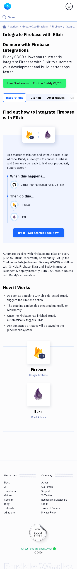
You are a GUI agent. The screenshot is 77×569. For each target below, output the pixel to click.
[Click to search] (38, 17)
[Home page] (5, 26)
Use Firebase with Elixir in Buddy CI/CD (34, 83)
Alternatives (56, 97)
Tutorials (35, 97)
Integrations (14, 97)
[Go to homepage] (7, 6)
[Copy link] (34, 287)
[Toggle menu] (69, 6)
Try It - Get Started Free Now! (38, 233)
